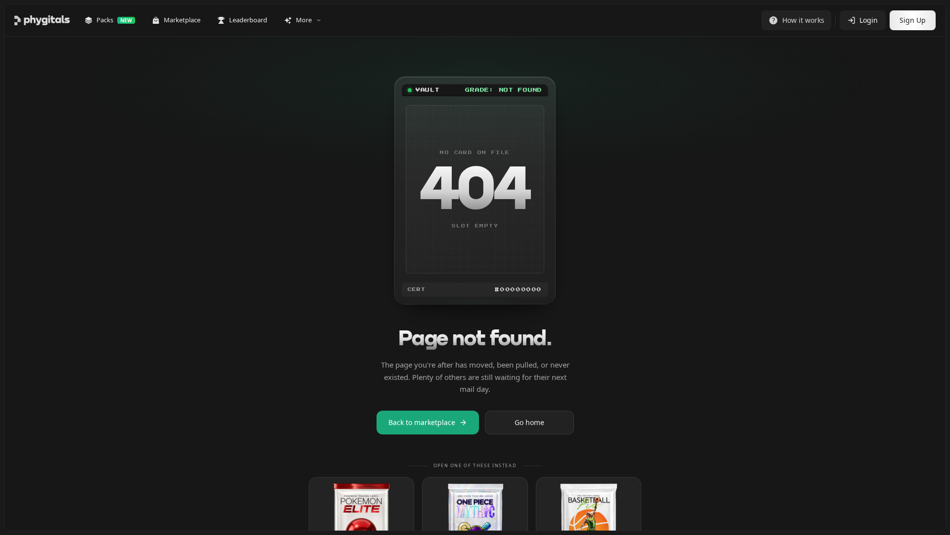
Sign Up (913, 20)
